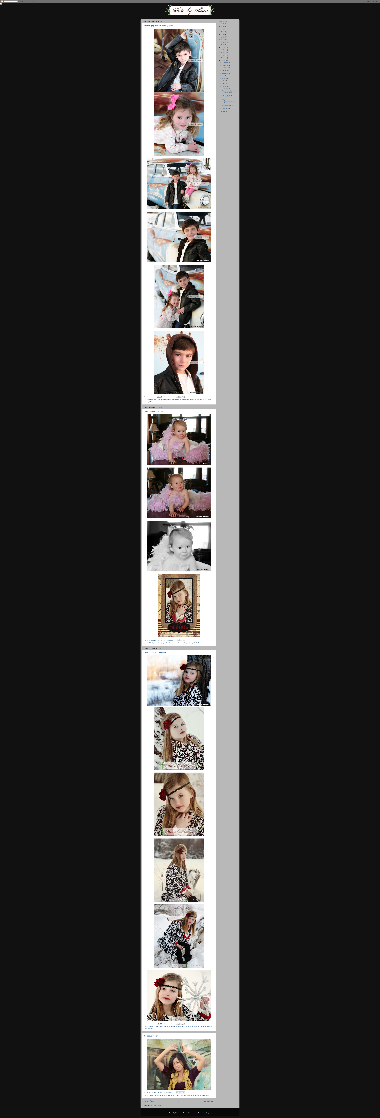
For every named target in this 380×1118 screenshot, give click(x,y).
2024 (222, 29)
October (225, 68)
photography (185, 399)
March (224, 86)
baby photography (159, 399)
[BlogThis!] (179, 397)
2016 (222, 50)
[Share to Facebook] (182, 397)
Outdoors (188, 1026)
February (225, 89)
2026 (222, 24)
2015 (222, 52)
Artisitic (151, 399)
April (224, 83)
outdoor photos (181, 643)
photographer (176, 399)
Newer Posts (149, 1101)
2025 (222, 26)
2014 (222, 55)
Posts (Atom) (157, 1105)
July (223, 75)
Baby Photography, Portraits (155, 411)
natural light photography (176, 1026)
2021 (222, 37)
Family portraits (171, 643)
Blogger (208, 1113)
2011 (222, 111)
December (225, 62)
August (224, 73)
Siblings (151, 402)
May (224, 81)
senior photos (204, 1095)
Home (179, 1101)
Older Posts (209, 1101)
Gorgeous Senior (151, 1036)
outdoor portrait (192, 643)
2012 (222, 60)
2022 (222, 34)
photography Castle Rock (198, 399)
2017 (222, 47)
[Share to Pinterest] (184, 397)
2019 (222, 42)
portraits (150, 1028)
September (226, 70)
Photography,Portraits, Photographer (158, 26)
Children (168, 399)
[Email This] (177, 397)
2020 (222, 39)
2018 (222, 45)
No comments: (168, 397)
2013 (222, 58)
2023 (222, 32)
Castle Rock (158, 1026)
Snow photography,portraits (155, 652)
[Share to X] (180, 397)
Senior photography (193, 1095)
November (225, 65)
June (224, 78)
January (225, 108)
